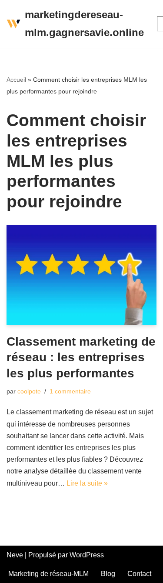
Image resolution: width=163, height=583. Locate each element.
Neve (15, 555)
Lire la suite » (87, 483)
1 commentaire (70, 391)
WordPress (87, 555)
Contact (139, 573)
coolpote (29, 391)
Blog (108, 573)
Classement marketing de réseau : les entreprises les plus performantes (81, 357)
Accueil (16, 79)
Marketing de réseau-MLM (48, 573)
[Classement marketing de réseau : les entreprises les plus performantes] (81, 275)
